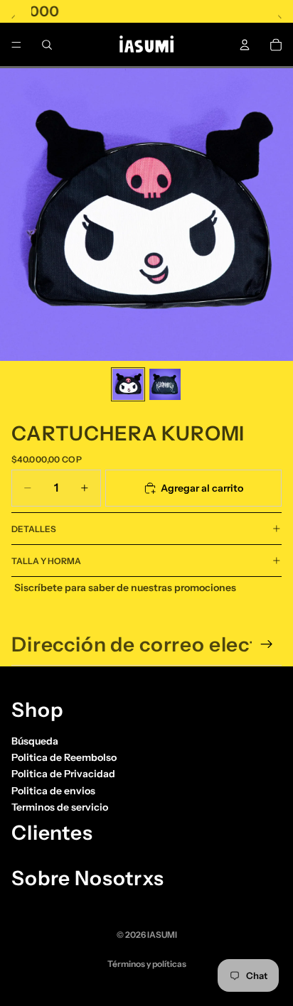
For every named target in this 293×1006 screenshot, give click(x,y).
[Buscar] (47, 44)
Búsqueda (34, 740)
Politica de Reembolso (64, 757)
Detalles (33, 529)
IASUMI (162, 934)
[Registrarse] (267, 644)
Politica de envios (53, 790)
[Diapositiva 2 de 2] (165, 384)
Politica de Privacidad (63, 773)
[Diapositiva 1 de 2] (128, 384)
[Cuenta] (244, 44)
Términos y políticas (146, 963)
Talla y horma (46, 561)
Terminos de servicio (59, 807)
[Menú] (16, 44)
